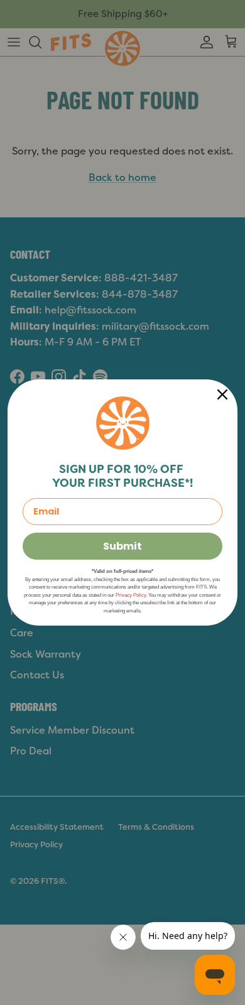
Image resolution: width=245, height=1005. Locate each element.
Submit (122, 546)
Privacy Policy (131, 595)
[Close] (222, 394)
